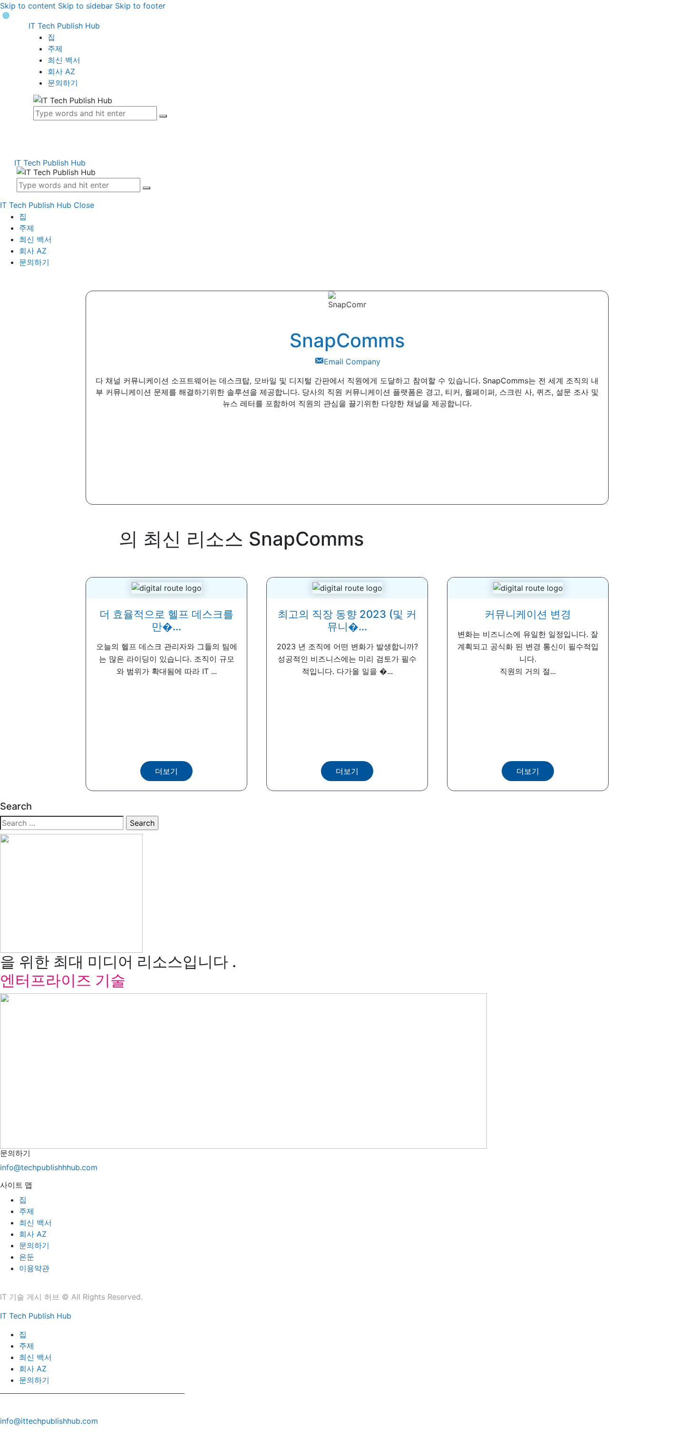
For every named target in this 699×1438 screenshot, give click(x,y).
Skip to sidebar (85, 5)
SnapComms (347, 340)
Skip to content (28, 5)
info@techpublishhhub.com (48, 1167)
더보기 (166, 771)
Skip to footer (140, 5)
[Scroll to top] (5, 1432)
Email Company (352, 361)
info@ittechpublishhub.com (49, 1421)
